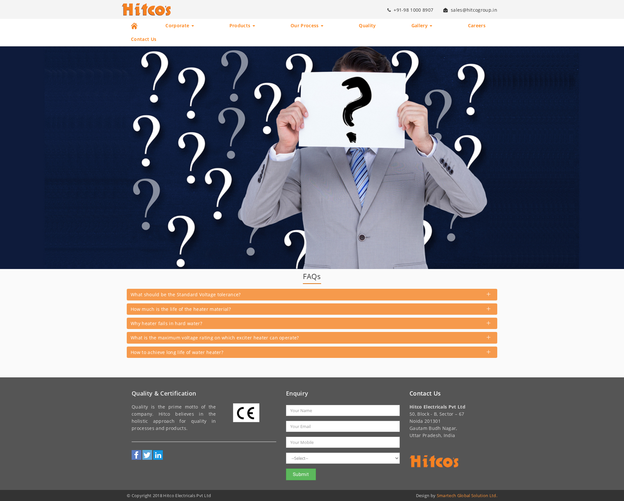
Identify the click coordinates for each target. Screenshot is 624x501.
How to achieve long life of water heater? (177, 352)
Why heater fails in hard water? (166, 323)
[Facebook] (136, 455)
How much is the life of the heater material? (181, 309)
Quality (367, 26)
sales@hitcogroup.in (474, 10)
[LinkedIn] (158, 455)
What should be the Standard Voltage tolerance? (186, 294)
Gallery (420, 26)
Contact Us (143, 39)
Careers (477, 26)
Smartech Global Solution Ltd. (467, 495)
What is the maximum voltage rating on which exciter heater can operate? (215, 338)
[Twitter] (147, 455)
